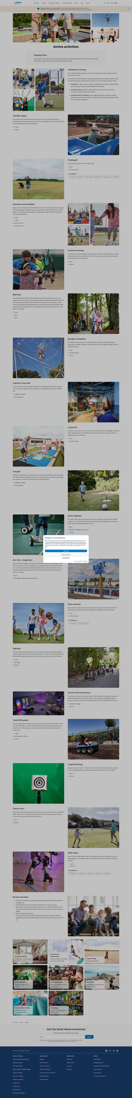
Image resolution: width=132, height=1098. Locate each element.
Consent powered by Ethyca (79, 561)
